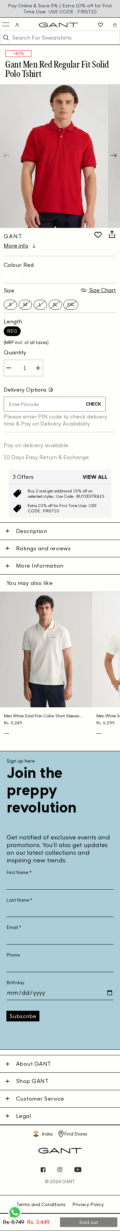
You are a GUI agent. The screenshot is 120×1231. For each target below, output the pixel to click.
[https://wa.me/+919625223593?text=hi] (15, 1218)
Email (14, 927)
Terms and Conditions (41, 1204)
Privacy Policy (88, 1204)
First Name (19, 872)
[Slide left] (7, 156)
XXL (71, 304)
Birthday (15, 982)
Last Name (19, 900)
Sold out (88, 1222)
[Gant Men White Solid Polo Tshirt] (98, 730)
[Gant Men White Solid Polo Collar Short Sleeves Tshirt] (7, 276)
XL (55, 304)
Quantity (15, 352)
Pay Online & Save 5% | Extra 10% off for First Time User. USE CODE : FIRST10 (60, 8)
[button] (6, 25)
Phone (13, 955)
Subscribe (22, 1016)
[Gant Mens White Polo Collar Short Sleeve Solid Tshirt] (16, 276)
